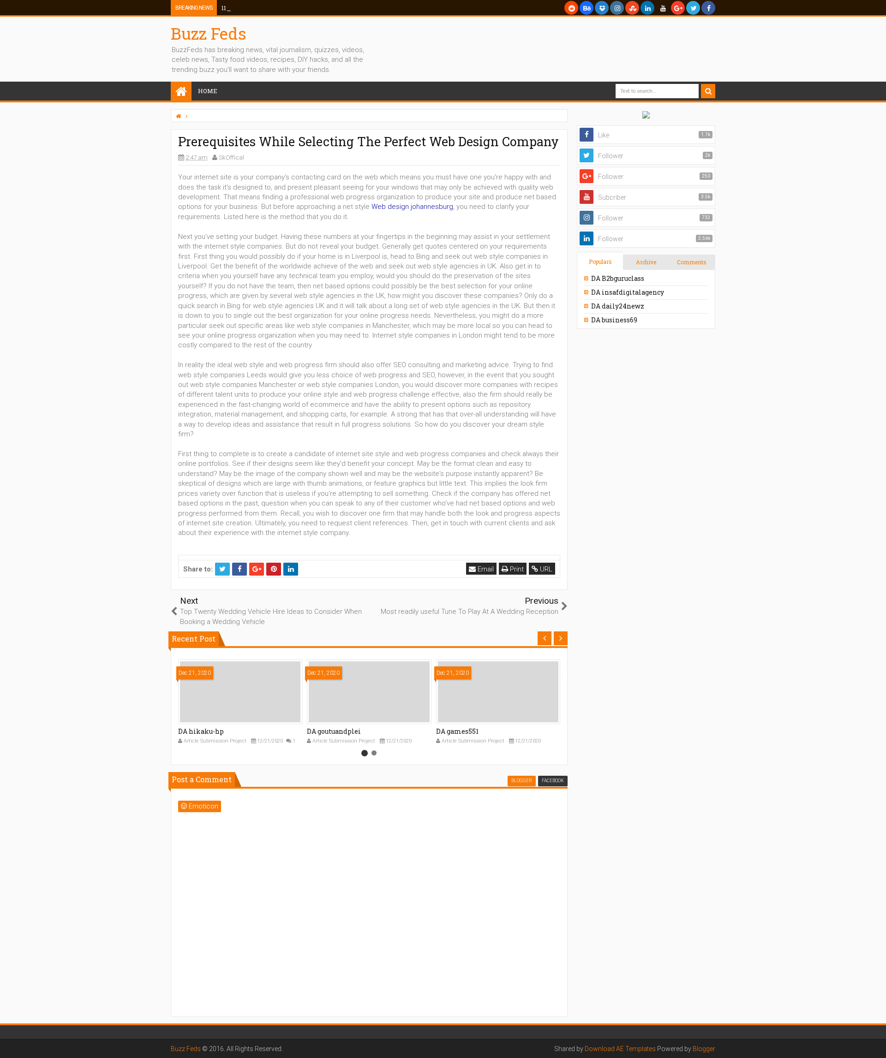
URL (545, 569)
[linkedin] (647, 8)
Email (485, 569)
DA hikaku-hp (201, 731)
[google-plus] (678, 8)
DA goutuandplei (334, 731)
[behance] (586, 8)
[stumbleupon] (632, 8)
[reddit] (571, 8)
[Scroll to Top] (874, 1042)
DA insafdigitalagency (627, 292)
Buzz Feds (208, 33)
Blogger (704, 1048)
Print (516, 569)
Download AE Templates (620, 1048)
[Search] (708, 91)
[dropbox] (602, 8)
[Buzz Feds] (181, 92)
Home (207, 91)
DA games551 (457, 731)
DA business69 (614, 319)
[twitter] (693, 8)
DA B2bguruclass (617, 278)
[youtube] (663, 8)
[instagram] (617, 8)
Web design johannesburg (412, 206)
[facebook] (708, 8)
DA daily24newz (617, 306)
